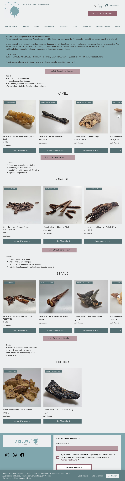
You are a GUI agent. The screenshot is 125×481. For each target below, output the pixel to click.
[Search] (95, 6)
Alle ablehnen (97, 476)
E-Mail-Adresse (62, 444)
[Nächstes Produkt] (118, 116)
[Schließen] (122, 475)
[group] (62, 126)
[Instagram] (7, 455)
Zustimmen (112, 476)
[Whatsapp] (14, 455)
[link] (101, 6)
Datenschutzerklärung (22, 478)
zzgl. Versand (7, 145)
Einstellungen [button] (83, 476)
